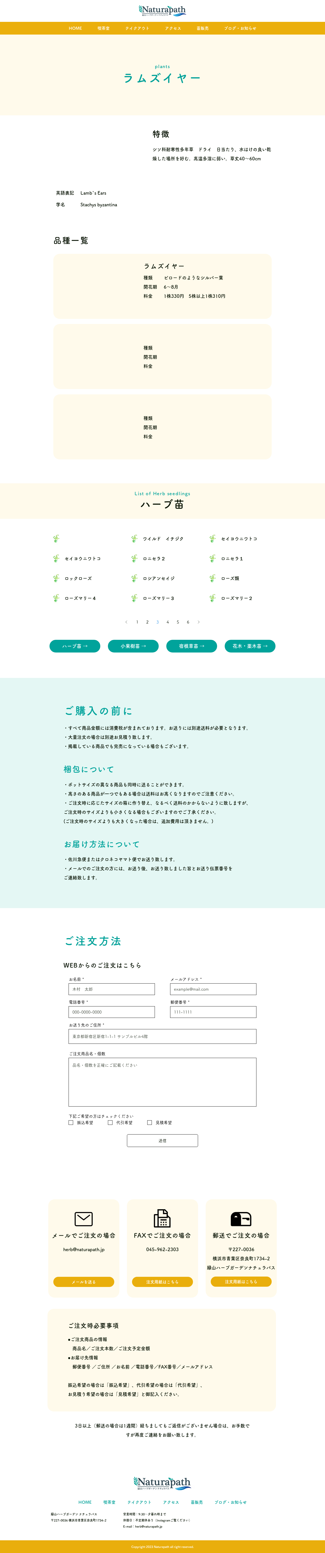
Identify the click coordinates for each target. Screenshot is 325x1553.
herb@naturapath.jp (84, 1249)
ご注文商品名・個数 (87, 1054)
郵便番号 (178, 1002)
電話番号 (77, 1002)
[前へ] (126, 622)
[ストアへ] (85, 538)
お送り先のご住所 (85, 1025)
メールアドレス (184, 979)
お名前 (75, 979)
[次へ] (198, 622)
